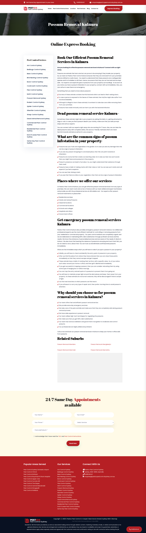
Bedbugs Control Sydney (36, 69)
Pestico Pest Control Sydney (94, 470)
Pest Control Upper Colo (32, 479)
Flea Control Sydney (34, 90)
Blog (88, 8)
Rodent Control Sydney (36, 102)
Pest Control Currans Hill (32, 481)
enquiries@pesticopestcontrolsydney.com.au (107, 2)
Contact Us (94, 8)
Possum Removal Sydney (36, 98)
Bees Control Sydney (35, 74)
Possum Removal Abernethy (100, 350)
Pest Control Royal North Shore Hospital (37, 477)
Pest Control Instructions (61, 8)
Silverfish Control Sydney (36, 110)
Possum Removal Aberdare (66, 344)
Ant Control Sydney (34, 65)
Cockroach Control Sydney (37, 86)
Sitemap (114, 519)
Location (73, 8)
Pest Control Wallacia (31, 490)
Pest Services (81, 8)
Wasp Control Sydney (35, 114)
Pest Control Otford (30, 472)
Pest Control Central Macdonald (34, 486)
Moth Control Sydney (35, 94)
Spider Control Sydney (35, 106)
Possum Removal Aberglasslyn (101, 344)
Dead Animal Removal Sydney (38, 119)
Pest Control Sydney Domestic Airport (36, 470)
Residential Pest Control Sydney (36, 130)
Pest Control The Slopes (32, 483)
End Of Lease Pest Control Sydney (37, 136)
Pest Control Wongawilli (31, 488)
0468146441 (80, 2)
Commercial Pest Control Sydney (36, 124)
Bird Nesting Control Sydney (37, 78)
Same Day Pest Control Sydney (36, 142)
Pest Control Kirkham (31, 474)
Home (50, 8)
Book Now (73, 443)
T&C (59, 436)
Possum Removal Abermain (66, 350)
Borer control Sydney (35, 82)
